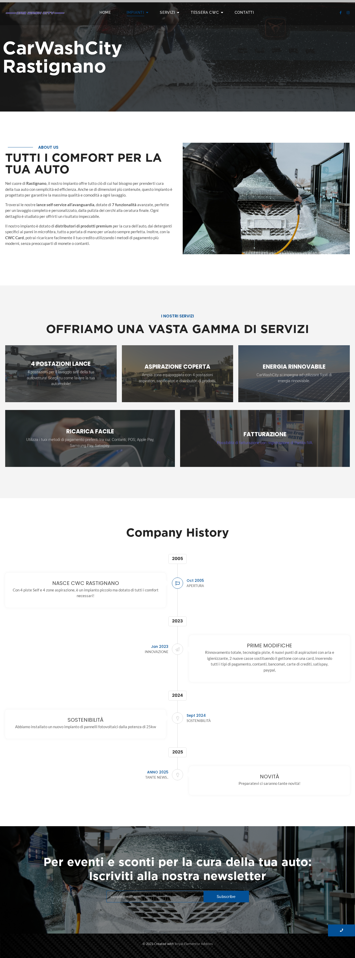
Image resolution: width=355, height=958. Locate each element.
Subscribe (226, 896)
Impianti (135, 12)
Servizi (167, 12)
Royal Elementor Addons (194, 943)
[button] (265, 442)
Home (105, 12)
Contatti (244, 12)
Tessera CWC (205, 12)
